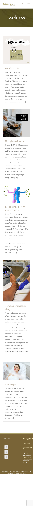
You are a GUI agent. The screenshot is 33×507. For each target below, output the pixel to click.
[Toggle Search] (22, 4)
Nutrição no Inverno (15, 142)
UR (25, 473)
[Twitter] (6, 452)
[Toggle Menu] (28, 4)
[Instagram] (6, 457)
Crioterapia (10, 385)
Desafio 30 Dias (12, 69)
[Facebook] (6, 448)
